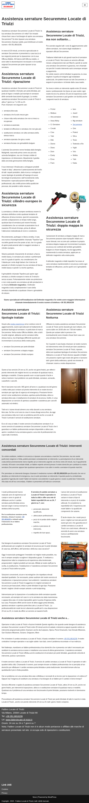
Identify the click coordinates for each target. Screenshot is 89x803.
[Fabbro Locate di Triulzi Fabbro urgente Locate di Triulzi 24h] (8, 5)
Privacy (4, 793)
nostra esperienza (17, 324)
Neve (35, 797)
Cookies (5, 789)
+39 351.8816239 (70, 639)
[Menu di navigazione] (84, 5)
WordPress (52, 797)
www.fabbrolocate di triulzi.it (19, 720)
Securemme (77, 124)
